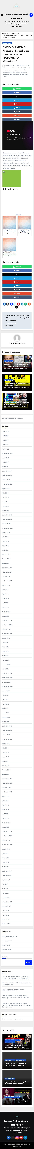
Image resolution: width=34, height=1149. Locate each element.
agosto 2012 (6, 849)
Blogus (26, 1144)
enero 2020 (5, 466)
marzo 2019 (5, 506)
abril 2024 (5, 440)
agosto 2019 (6, 488)
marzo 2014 (5, 765)
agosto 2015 (6, 691)
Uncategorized (7, 949)
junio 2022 (5, 449)
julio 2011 (5, 884)
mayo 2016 (5, 651)
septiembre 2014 (7, 739)
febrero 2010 (6, 924)
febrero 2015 (6, 717)
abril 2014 (5, 761)
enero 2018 (5, 563)
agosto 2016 (6, 638)
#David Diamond (25, 68)
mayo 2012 (5, 862)
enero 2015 (5, 721)
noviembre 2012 (7, 836)
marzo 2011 (5, 893)
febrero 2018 (6, 559)
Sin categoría (7, 43)
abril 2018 (5, 550)
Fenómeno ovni (7, 941)
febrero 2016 (6, 664)
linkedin (18, 107)
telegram (18, 100)
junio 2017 (5, 594)
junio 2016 (5, 647)
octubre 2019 (6, 480)
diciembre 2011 (7, 871)
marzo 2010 (5, 919)
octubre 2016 (6, 629)
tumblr (18, 111)
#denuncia (5, 70)
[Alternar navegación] (2, 15)
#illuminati (5, 72)
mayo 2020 (5, 458)
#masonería (22, 72)
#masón (16, 72)
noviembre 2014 (7, 730)
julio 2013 (5, 801)
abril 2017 (5, 603)
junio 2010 (5, 911)
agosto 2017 (6, 585)
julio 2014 (5, 748)
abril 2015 (5, 708)
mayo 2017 (5, 598)
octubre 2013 (6, 787)
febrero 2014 (6, 770)
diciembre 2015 (7, 673)
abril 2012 (5, 867)
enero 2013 (5, 827)
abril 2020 (5, 462)
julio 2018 (5, 537)
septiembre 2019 (7, 484)
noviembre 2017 (7, 572)
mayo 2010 (5, 915)
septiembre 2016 (7, 634)
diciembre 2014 (7, 726)
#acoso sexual (8, 68)
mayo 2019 (5, 502)
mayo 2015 (5, 704)
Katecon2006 (12, 66)
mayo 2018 (5, 546)
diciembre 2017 (7, 568)
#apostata (16, 68)
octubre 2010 (6, 906)
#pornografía (6, 74)
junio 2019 (5, 497)
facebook (18, 92)
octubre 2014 (6, 735)
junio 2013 (5, 805)
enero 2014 (5, 774)
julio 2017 (5, 590)
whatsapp (18, 88)
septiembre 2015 (7, 686)
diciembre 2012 (7, 831)
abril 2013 (5, 814)
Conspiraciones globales (9, 936)
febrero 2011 (6, 897)
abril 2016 (5, 656)
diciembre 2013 (7, 779)
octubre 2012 (6, 840)
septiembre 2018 (7, 528)
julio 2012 (5, 853)
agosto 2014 (6, 743)
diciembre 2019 (7, 471)
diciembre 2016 (7, 620)
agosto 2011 (6, 880)
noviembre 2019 (7, 475)
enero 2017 (5, 616)
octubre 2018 (6, 524)
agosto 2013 (6, 796)
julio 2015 (5, 695)
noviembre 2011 (7, 875)
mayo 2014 (5, 757)
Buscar (5, 957)
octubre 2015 (6, 682)
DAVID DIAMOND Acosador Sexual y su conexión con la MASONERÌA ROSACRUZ (15, 54)
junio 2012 (5, 858)
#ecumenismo (13, 70)
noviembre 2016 (7, 625)
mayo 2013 (5, 809)
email (18, 119)
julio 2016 (5, 642)
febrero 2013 (6, 823)
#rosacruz (14, 74)
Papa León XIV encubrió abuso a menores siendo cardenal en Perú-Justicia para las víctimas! (15, 997)
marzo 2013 (5, 818)
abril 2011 (5, 889)
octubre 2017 (6, 576)
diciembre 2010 (7, 902)
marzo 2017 (5, 607)
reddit (18, 115)
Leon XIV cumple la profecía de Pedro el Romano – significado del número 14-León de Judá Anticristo (16, 1005)
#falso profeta (22, 70)
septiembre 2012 (7, 845)
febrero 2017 (6, 612)
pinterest (18, 104)
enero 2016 (5, 669)
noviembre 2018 (7, 519)
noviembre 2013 (7, 783)
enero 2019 (5, 510)
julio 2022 (5, 444)
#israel (11, 72)
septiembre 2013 (7, 792)
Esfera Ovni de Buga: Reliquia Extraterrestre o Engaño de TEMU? (15, 1065)
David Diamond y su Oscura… (9, 213)
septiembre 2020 (7, 453)
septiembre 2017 (7, 581)
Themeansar (17, 1146)
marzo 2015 (5, 713)
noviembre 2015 (7, 677)
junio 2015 (5, 699)
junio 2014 (5, 752)
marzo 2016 (5, 660)
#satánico (21, 74)
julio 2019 (5, 493)
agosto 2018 (6, 532)
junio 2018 (5, 541)
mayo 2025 (5, 431)
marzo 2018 (5, 554)
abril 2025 (5, 436)
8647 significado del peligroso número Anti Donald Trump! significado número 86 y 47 (15, 1047)
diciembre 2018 (7, 515)
